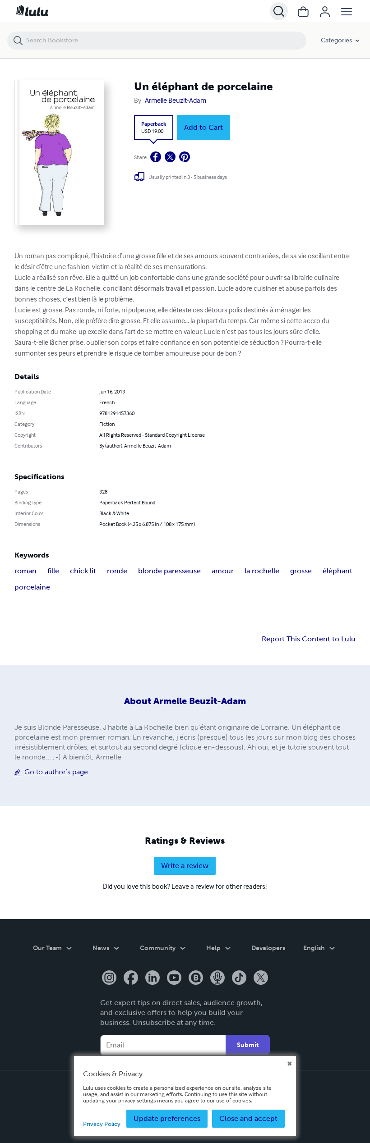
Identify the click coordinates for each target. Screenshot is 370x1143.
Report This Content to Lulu (309, 639)
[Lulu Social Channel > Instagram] (109, 978)
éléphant (337, 571)
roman (25, 571)
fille (53, 571)
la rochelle (262, 571)
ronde (117, 571)
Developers (268, 948)
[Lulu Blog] (196, 978)
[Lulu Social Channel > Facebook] (131, 978)
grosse (301, 571)
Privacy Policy (101, 1123)
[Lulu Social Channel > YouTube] (174, 978)
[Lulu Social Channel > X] (261, 978)
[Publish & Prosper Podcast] (217, 978)
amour (223, 571)
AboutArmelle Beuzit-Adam (185, 700)
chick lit (83, 571)
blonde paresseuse (169, 571)
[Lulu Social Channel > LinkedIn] (152, 978)
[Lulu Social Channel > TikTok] (239, 978)
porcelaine (32, 587)
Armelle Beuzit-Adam (175, 100)
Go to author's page (56, 772)
